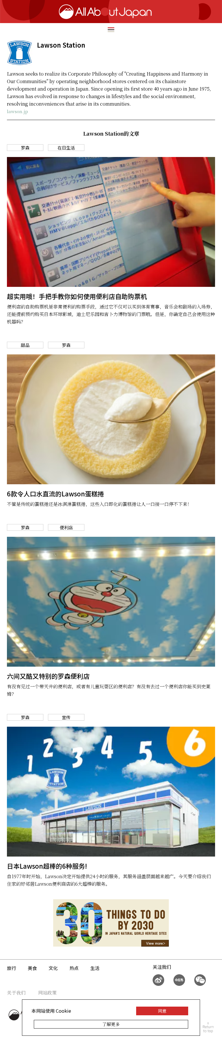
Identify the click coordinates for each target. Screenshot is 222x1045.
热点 (74, 967)
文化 (53, 967)
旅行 (11, 967)
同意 (162, 1011)
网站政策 (47, 992)
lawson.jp (17, 111)
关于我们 (16, 992)
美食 (32, 967)
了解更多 (111, 1024)
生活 (94, 967)
